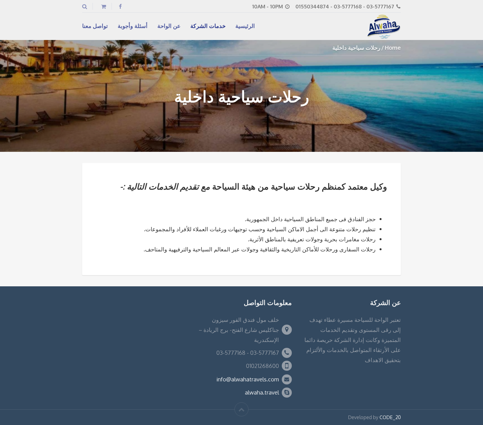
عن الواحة (169, 25)
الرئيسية (245, 25)
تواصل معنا (95, 25)
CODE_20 (390, 417)
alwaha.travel (262, 392)
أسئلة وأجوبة (133, 25)
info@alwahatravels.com (247, 379)
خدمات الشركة (208, 25)
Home (393, 47)
